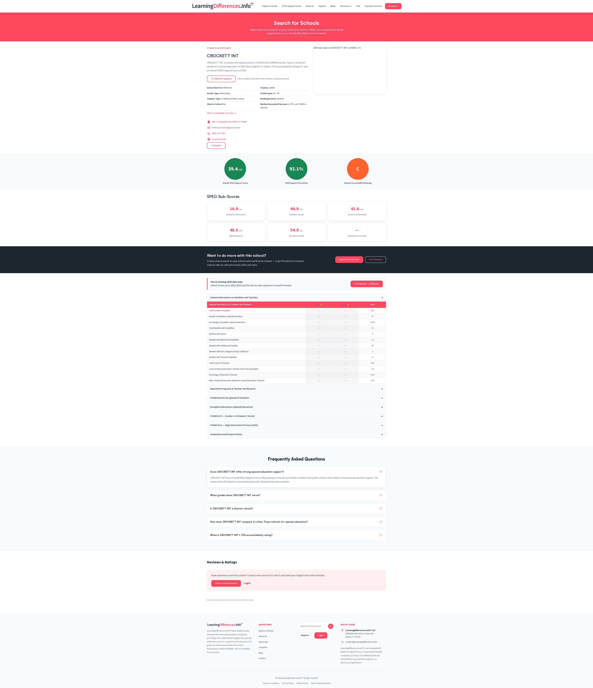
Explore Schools (270, 6)
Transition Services (373, 6)
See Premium (375, 259)
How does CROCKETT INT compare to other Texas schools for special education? (259, 521)
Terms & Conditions (271, 683)
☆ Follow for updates (221, 78)
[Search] (330, 626)
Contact (262, 658)
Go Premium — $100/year (367, 283)
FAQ (358, 6)
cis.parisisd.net (219, 139)
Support (322, 6)
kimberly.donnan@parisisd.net (226, 127)
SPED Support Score (291, 6)
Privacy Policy (288, 683)
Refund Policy (302, 683)
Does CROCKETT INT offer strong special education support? (247, 471)
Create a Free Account (226, 583)
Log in (247, 583)
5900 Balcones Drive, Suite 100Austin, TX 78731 (359, 635)
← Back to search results (219, 48)
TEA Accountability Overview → (221, 113)
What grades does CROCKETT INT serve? (235, 495)
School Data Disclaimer (320, 683)
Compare (263, 647)
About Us (310, 6)
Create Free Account (349, 259)
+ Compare (216, 145)
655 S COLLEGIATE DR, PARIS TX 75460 (229, 121)
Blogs (333, 6)
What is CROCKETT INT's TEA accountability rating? (241, 535)
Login (321, 635)
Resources (346, 6)
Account (393, 6)
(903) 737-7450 (218, 133)
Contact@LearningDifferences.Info (361, 642)
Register (305, 635)
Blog (261, 652)
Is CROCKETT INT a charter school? (231, 508)
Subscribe (263, 642)
